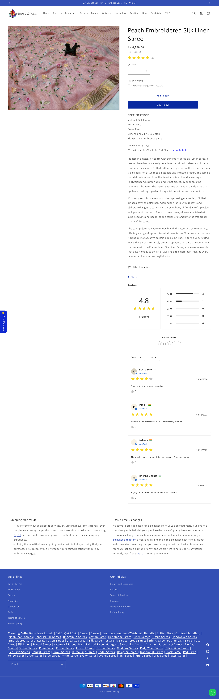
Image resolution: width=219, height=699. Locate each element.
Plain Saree (46, 648)
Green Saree (35, 655)
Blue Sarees (52, 655)
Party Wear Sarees (151, 648)
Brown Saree (88, 655)
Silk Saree (95, 640)
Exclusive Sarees (19, 652)
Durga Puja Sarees (83, 652)
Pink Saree (125, 655)
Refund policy (15, 623)
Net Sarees (176, 644)
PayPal (17, 535)
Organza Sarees (77, 640)
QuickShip (70, 633)
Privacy (113, 589)
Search (11, 595)
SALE (59, 633)
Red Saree (189, 652)
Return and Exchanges (121, 583)
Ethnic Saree (157, 640)
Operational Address (120, 606)
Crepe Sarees (138, 640)
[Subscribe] (62, 664)
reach (141, 553)
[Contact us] (212, 692)
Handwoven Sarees (184, 637)
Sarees (84, 633)
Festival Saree (85, 648)
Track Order (14, 589)
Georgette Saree (116, 644)
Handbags (108, 633)
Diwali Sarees (61, 652)
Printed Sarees (42, 644)
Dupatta (149, 633)
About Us (13, 600)
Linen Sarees (142, 637)
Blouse (95, 633)
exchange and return (124, 539)
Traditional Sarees (151, 652)
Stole (169, 633)
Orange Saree (107, 655)
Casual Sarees (65, 648)
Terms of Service (16, 617)
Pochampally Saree (179, 640)
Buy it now (163, 104)
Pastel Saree (177, 655)
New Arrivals (45, 633)
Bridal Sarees (106, 652)
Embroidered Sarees (22, 640)
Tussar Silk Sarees (115, 640)
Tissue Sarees (161, 637)
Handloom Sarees (119, 637)
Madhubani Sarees (21, 637)
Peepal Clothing (113, 691)
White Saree (70, 655)
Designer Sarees (127, 652)
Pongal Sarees (41, 652)
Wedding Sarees (127, 648)
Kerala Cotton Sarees (50, 640)
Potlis (160, 633)
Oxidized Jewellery (187, 633)
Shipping (114, 600)
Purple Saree (143, 655)
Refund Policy (117, 612)
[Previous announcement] (9, 3)
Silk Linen (24, 644)
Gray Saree (161, 655)
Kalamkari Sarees (65, 644)
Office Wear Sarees (177, 648)
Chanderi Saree (156, 644)
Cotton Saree (97, 637)
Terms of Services (119, 595)
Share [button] (134, 276)
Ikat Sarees (136, 644)
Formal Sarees (106, 648)
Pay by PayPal (15, 583)
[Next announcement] (209, 3)
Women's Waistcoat (129, 633)
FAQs (10, 612)
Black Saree (173, 652)
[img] (138, 58)
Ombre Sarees (28, 648)
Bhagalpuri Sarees (75, 637)
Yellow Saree (16, 655)
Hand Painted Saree (91, 644)
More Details (180, 150)
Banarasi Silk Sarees (48, 637)
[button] (57, 13)
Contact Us (13, 606)
